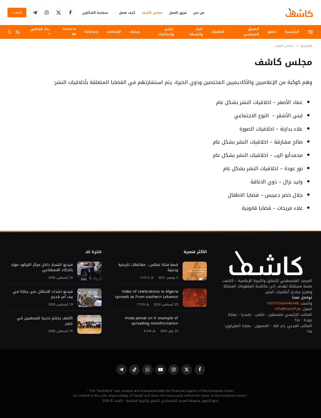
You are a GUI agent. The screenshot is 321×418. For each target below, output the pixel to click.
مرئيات (134, 32)
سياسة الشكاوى (95, 13)
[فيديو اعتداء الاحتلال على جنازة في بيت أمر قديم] (89, 297)
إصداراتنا (91, 32)
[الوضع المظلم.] (10, 32)
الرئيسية (292, 32)
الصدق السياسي (251, 31)
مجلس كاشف (152, 13)
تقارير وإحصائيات (166, 31)
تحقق (271, 32)
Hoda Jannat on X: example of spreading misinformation (151, 321)
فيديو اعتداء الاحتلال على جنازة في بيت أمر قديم (43, 294)
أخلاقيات (217, 32)
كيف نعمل (127, 13)
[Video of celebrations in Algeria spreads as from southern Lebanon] (195, 297)
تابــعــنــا (17, 12)
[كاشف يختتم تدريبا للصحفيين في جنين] (89, 324)
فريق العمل (178, 13)
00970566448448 (283, 303)
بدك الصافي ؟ (40, 31)
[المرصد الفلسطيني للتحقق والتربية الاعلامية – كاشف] (299, 12)
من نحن (198, 13)
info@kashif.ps (288, 308)
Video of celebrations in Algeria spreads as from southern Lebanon (146, 294)
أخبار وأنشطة (196, 31)
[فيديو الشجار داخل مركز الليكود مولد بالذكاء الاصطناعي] (89, 271)
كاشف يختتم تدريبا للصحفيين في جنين (45, 321)
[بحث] (18, 32)
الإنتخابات (113, 32)
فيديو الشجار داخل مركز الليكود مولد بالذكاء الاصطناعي (42, 267)
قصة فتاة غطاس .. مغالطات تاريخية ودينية (148, 267)
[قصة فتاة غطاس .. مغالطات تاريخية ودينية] (195, 271)
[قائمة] (310, 31)
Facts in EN (69, 31)
